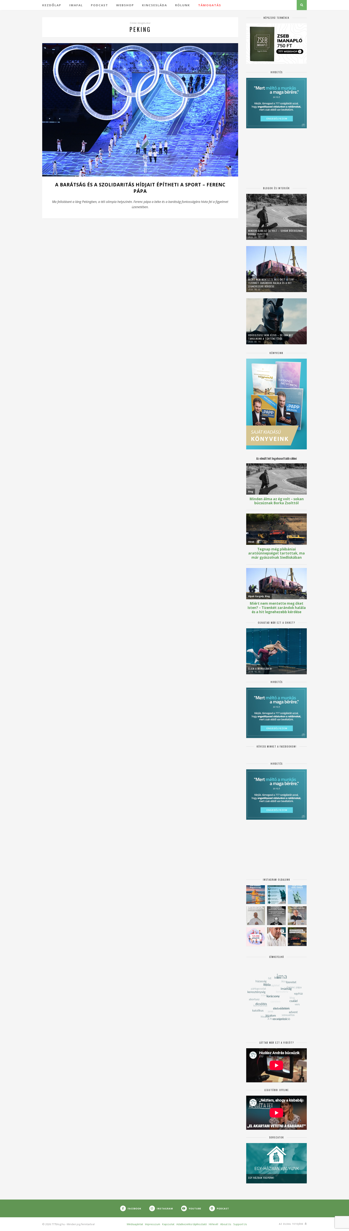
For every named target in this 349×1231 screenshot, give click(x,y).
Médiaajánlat (135, 1224)
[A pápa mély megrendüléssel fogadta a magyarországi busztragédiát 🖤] (255, 915)
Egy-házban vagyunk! (261, 1177)
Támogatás (209, 5)
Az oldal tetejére (291, 1224)
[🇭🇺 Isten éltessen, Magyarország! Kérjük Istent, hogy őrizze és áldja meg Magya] (255, 894)
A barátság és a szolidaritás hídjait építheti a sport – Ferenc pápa (140, 187)
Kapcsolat (168, 1224)
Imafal (76, 5)
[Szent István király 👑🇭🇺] (276, 894)
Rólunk (182, 5)
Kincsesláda (154, 5)
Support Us (240, 1224)
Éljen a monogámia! (260, 668)
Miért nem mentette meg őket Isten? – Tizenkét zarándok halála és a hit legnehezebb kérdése (272, 283)
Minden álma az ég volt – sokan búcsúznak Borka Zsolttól (275, 232)
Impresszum (152, 1224)
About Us (225, 1224)
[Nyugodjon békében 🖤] (276, 915)
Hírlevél (213, 1224)
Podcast (99, 5)
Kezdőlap (51, 5)
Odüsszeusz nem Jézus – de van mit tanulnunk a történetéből (270, 336)
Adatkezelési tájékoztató (191, 1224)
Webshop (125, 5)
